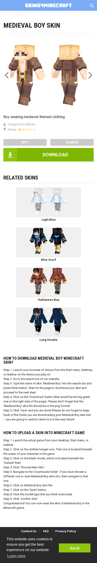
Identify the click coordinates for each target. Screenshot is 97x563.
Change (72, 142)
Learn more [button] (16, 556)
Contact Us (28, 531)
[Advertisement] (48, 50)
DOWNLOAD (55, 154)
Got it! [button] (75, 548)
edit (25, 142)
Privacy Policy (65, 531)
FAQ (45, 531)
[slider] (27, 129)
